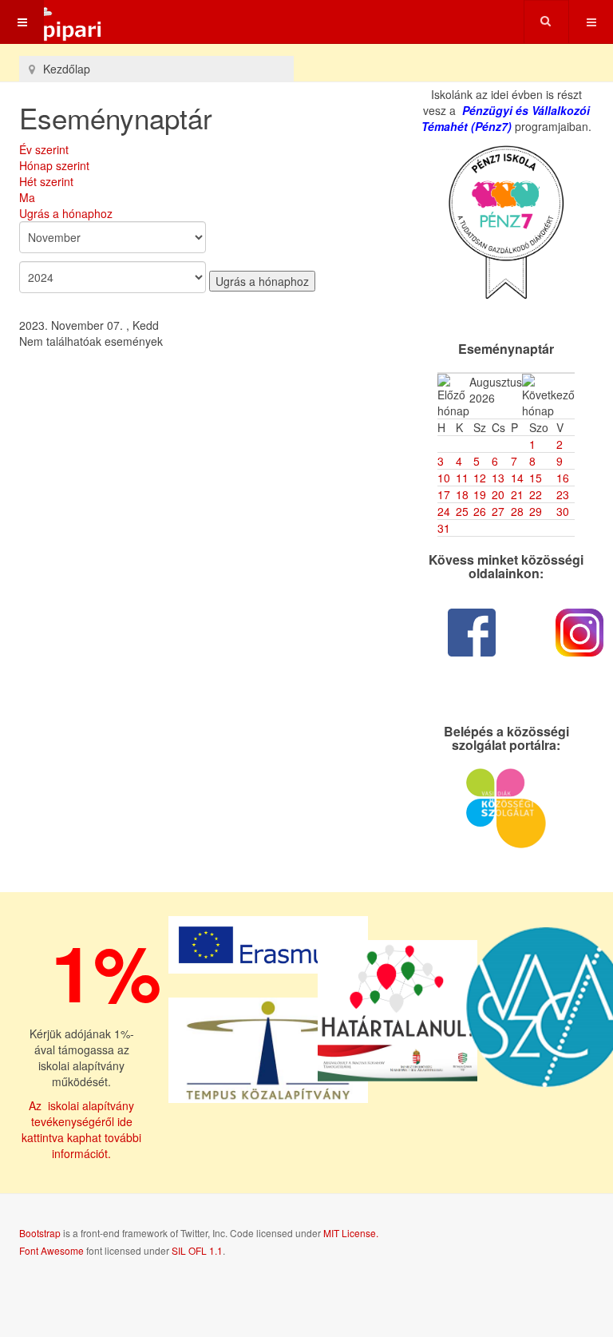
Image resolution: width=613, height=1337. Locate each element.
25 (462, 511)
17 (443, 494)
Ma (27, 197)
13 (498, 478)
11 (462, 478)
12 (479, 478)
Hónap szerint (54, 165)
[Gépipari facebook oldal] (472, 633)
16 (562, 478)
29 (535, 511)
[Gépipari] (52, 22)
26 (479, 511)
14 (517, 478)
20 (498, 494)
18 (462, 494)
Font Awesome (51, 1250)
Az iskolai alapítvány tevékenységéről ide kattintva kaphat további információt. (81, 1129)
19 (479, 494)
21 (517, 494)
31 (443, 528)
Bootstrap (40, 1233)
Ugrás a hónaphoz (66, 213)
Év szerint (44, 149)
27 (498, 511)
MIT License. (350, 1233)
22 (535, 494)
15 (535, 478)
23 (562, 494)
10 (443, 478)
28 (517, 511)
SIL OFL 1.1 (197, 1250)
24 (443, 511)
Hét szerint (46, 181)
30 (562, 511)
